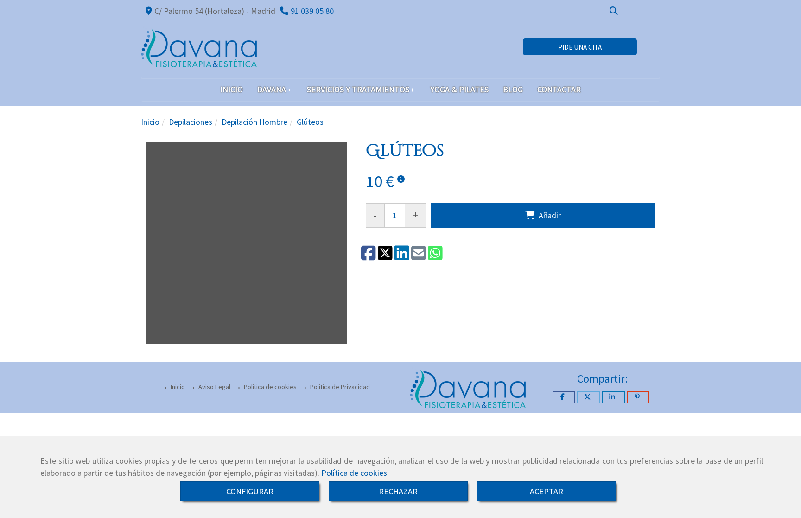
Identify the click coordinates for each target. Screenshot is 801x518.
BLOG (513, 89)
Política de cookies (354, 472)
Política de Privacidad (339, 387)
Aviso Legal (213, 387)
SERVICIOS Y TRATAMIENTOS (359, 89)
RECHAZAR (398, 491)
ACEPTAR (546, 491)
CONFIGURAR (249, 491)
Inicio (177, 387)
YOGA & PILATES (459, 89)
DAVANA (272, 89)
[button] (580, 47)
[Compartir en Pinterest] (638, 397)
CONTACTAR (559, 89)
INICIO (231, 89)
